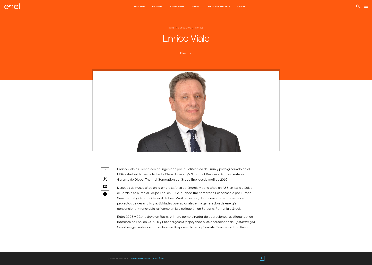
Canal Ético (158, 258)
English (241, 7)
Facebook (105, 171)
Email (105, 186)
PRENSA (195, 7)
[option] (186, 111)
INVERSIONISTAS (177, 7)
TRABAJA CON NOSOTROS (218, 7)
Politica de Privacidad (140, 258)
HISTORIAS (157, 7)
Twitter (105, 179)
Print (105, 194)
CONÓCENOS (139, 7)
